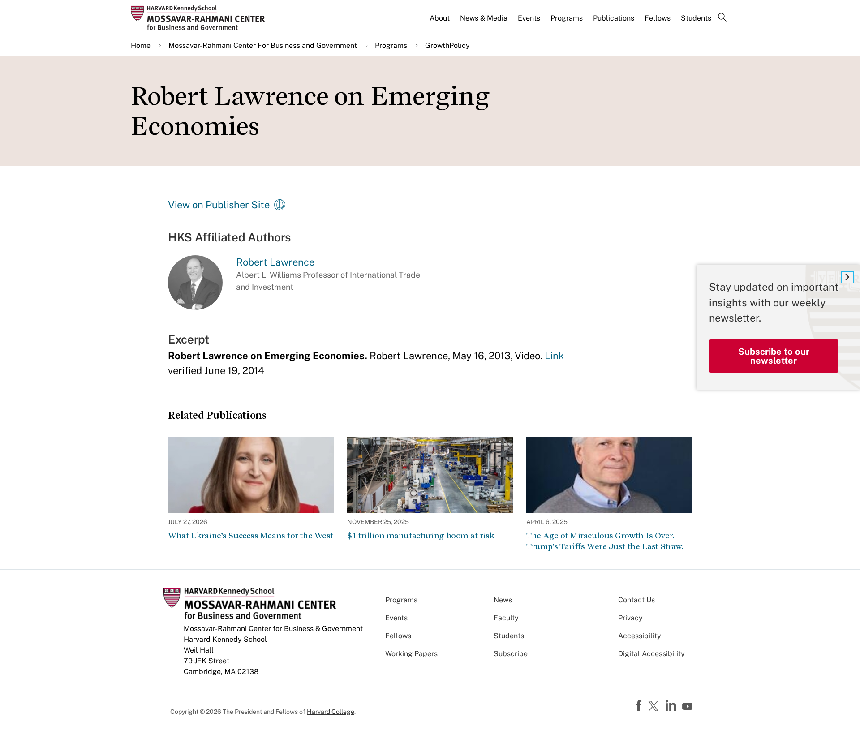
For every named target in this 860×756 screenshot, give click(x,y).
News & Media (483, 18)
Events (529, 18)
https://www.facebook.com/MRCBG (640, 705)
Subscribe (511, 653)
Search (722, 18)
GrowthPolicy (447, 45)
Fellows (658, 18)
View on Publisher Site (219, 204)
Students (696, 18)
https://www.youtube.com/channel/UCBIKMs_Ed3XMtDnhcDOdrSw (688, 706)
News (503, 600)
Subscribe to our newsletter (773, 355)
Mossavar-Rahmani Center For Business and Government (262, 45)
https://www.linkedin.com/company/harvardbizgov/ (672, 705)
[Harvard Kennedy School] (201, 17)
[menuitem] (440, 22)
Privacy (630, 618)
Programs (566, 18)
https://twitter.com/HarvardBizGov (655, 707)
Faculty (506, 618)
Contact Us (636, 600)
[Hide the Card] (847, 277)
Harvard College (330, 711)
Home (140, 45)
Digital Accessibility (651, 653)
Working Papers (411, 653)
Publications (613, 18)
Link (554, 355)
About (440, 18)
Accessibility (639, 635)
